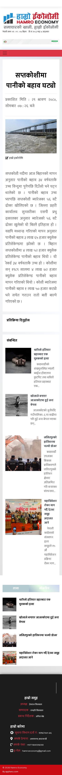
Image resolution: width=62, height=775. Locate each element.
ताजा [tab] (16, 588)
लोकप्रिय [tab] (44, 588)
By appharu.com (10, 771)
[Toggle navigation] (5, 53)
